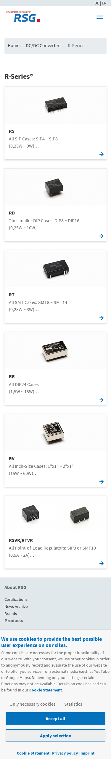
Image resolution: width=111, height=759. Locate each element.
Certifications (16, 599)
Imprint (87, 753)
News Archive (16, 606)
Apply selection (55, 736)
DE (97, 3)
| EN (103, 3)
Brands (10, 613)
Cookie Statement (45, 690)
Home (14, 45)
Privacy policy (65, 753)
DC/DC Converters (44, 45)
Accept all (55, 718)
